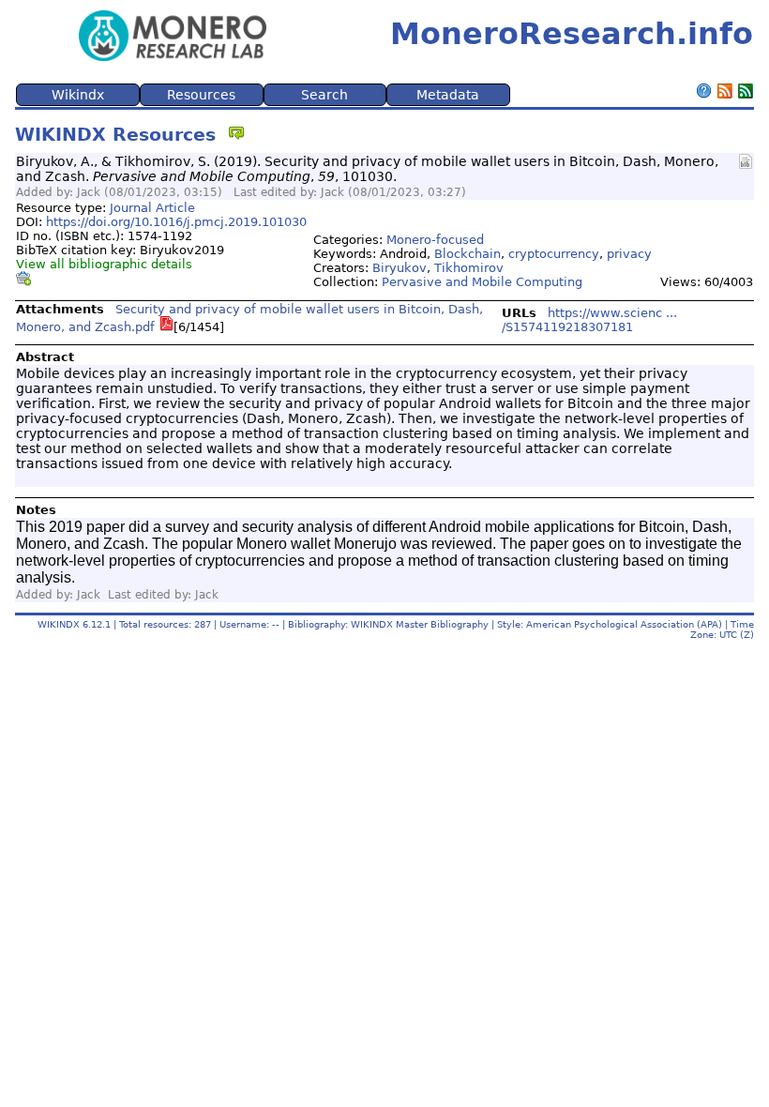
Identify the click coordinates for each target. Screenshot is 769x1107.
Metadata (447, 94)
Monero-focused (435, 240)
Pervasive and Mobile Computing (482, 282)
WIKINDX (59, 624)
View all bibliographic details (104, 264)
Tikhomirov (469, 268)
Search (324, 94)
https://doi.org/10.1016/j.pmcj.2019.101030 (176, 222)
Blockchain (467, 254)
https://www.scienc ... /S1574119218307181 (589, 320)
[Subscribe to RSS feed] (724, 93)
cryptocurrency (553, 254)
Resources (201, 94)
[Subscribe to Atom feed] (745, 93)
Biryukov (399, 268)
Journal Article (152, 208)
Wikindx (78, 94)
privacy (629, 254)
